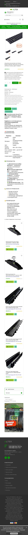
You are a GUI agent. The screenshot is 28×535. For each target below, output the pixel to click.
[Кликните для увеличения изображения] (14, 39)
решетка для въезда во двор (11, 99)
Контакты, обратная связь (11, 474)
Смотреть (14, 429)
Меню (8, 19)
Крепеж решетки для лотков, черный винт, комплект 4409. (12, 242)
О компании (8, 465)
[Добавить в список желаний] (20, 32)
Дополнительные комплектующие (12, 244)
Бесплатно (8, 490)
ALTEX (8, 441)
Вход (7, 480)
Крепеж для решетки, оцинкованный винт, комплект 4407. (14, 275)
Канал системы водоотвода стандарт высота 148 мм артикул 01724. (13, 372)
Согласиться (14, 533)
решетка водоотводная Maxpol (11, 101)
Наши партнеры (9, 472)
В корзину (10, 249)
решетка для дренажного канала (15, 97)
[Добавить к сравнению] (6, 85)
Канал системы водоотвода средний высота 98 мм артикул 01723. (14, 307)
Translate (14, 401)
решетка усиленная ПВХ (12, 95)
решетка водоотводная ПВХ (15, 100)
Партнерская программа (11, 487)
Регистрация (8, 483)
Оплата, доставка (9, 469)
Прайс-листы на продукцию (11, 467)
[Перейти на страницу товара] (14, 230)
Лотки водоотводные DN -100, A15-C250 (13, 341)
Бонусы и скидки (9, 485)
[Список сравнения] (22, 19)
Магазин (8, 392)
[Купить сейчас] (20, 83)
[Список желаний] (20, 19)
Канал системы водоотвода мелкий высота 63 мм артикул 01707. (14, 339)
